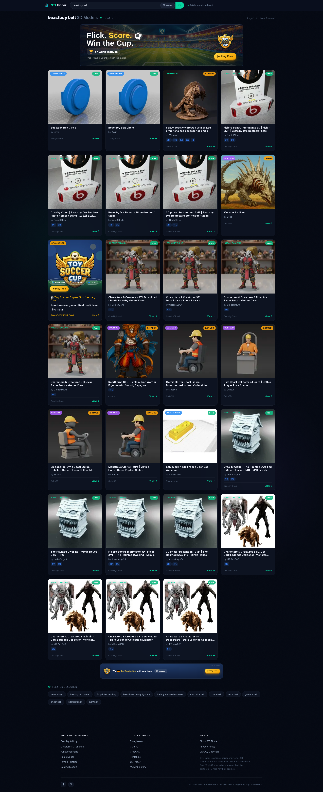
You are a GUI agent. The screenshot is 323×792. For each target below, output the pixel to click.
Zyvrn (57, 132)
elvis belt (233, 694)
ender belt (56, 701)
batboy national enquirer (170, 694)
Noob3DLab (233, 135)
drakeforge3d (234, 474)
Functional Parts (69, 751)
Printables (135, 757)
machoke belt (197, 694)
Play (94, 315)
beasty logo (57, 694)
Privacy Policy (207, 746)
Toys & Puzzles (69, 762)
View (94, 138)
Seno (229, 217)
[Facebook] (63, 784)
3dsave (173, 389)
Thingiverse (136, 741)
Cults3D (134, 746)
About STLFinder (209, 741)
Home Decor (67, 757)
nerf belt (93, 701)
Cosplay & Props (70, 741)
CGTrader (135, 762)
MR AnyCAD (233, 559)
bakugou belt (75, 701)
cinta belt (216, 694)
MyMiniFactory (138, 767)
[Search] (179, 5)
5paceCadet (175, 474)
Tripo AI (173, 135)
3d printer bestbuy (106, 694)
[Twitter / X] (71, 784)
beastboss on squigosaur (136, 694)
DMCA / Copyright (209, 751)
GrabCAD (135, 751)
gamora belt (251, 694)
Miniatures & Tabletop (72, 746)
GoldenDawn (118, 305)
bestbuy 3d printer (80, 694)
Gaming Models (69, 767)
